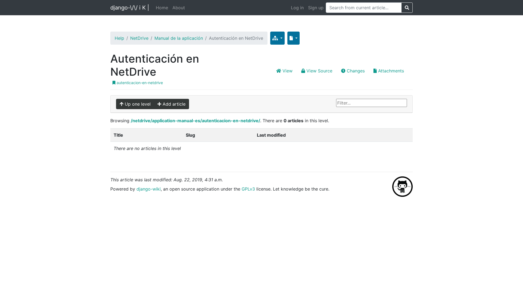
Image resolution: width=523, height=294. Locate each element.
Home (162, 7)
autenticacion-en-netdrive (139, 82)
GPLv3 (248, 189)
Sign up (316, 7)
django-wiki (148, 189)
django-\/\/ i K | (129, 7)
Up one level (137, 104)
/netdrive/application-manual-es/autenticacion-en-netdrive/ (195, 120)
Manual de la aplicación (178, 38)
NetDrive (139, 38)
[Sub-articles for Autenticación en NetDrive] (277, 38)
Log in (297, 7)
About (178, 7)
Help (119, 38)
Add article (173, 104)
